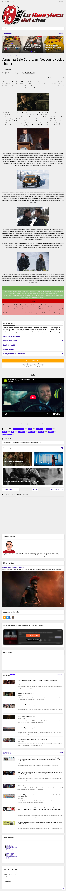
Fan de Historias (10, 849)
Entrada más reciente (10, 489)
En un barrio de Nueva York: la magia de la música (30, 705)
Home (3, 56)
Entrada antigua (57, 489)
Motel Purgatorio (10, 853)
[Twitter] (8, 1)
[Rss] (10, 1)
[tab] (33, 323)
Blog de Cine (9, 844)
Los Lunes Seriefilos (10, 852)
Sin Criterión (9, 857)
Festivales (7, 753)
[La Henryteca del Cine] (33, 24)
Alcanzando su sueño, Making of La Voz (47, 463)
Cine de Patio (9, 845)
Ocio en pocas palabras (11, 856)
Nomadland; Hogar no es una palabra (27, 727)
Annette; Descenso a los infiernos (26, 693)
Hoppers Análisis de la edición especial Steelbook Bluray (53, 47)
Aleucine (8, 843)
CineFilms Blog (9, 846)
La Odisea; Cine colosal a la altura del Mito (13, 567)
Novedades (10, 56)
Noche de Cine (9, 854)
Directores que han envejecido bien (26, 716)
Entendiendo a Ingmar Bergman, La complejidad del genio (21, 481)
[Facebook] (5, 1)
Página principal (7, 881)
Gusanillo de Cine (10, 851)
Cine (17, 56)
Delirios (8, 848)
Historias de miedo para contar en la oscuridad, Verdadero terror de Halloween (17, 462)
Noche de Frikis (9, 855)
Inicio (35, 489)
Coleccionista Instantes (11, 847)
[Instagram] (13, 1)
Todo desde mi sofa (10, 860)
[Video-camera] (2, 1)
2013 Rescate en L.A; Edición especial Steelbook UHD (11, 47)
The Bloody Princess (11, 859)
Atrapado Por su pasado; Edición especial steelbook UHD (32, 47)
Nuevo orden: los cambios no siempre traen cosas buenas (32, 739)
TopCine (12, 674)
